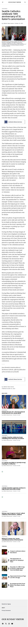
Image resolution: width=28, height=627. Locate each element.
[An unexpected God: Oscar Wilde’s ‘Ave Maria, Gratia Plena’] (4, 585)
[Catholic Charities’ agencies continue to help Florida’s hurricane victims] (14, 478)
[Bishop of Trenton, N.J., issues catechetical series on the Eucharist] (14, 528)
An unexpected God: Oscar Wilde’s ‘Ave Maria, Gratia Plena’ (17, 585)
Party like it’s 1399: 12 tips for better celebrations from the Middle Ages (17, 568)
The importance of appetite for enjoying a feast (17, 560)
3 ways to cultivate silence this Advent (17, 551)
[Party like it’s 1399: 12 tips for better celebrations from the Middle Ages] (4, 568)
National (4, 8)
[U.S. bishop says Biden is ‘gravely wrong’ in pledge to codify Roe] (14, 452)
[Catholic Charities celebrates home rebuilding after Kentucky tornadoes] (14, 427)
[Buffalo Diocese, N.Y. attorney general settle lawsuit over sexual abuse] (14, 402)
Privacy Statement (6, 610)
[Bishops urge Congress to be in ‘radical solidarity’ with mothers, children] (14, 503)
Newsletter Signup (6, 604)
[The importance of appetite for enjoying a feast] (4, 560)
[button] (3, 2)
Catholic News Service (15, 122)
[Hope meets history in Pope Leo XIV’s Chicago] (4, 576)
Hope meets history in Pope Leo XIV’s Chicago (18, 576)
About (3, 607)
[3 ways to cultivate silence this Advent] (4, 552)
